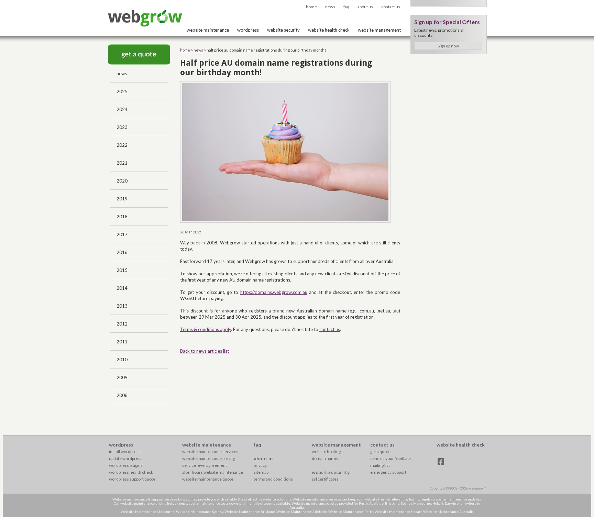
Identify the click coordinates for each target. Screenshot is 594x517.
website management (379, 30)
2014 (122, 288)
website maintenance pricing (208, 458)
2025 (122, 91)
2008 (122, 395)
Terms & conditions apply (205, 329)
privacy (260, 465)
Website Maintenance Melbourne (148, 511)
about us (365, 6)
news (330, 6)
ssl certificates (325, 479)
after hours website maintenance (212, 472)
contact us (390, 6)
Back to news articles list (204, 351)
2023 (122, 127)
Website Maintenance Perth (350, 511)
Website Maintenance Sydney (199, 511)
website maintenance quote (207, 479)
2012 (122, 324)
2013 (122, 306)
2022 (122, 145)
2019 (122, 198)
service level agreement (204, 465)
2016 (122, 252)
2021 (122, 163)
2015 (122, 270)
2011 (122, 341)
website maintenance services (210, 451)
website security (283, 30)
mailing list (380, 465)
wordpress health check (131, 472)
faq (346, 6)
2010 (122, 359)
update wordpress (125, 458)
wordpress (248, 30)
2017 (122, 234)
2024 (122, 109)
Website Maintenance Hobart (398, 511)
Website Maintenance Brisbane (249, 511)
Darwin (450, 503)
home (311, 6)
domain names (325, 458)
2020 (122, 181)
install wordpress (125, 451)
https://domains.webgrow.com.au (273, 292)
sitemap (261, 472)
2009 (122, 377)
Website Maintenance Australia (448, 511)
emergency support (388, 472)
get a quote (380, 451)
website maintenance (208, 30)
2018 (122, 216)
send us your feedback (390, 458)
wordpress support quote (132, 479)
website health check (329, 30)
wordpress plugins (126, 465)
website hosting (326, 451)
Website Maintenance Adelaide (301, 511)
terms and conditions (273, 479)
